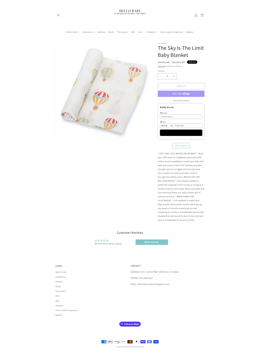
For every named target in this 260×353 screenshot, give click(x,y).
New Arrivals (61, 272)
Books (58, 286)
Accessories (61, 277)
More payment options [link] (181, 100)
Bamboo (59, 281)
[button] (58, 15)
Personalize (61, 291)
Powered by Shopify (137, 347)
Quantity (161, 71)
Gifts (58, 296)
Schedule (60, 305)
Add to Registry (181, 145)
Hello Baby (125, 347)
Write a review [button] (152, 242)
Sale (57, 301)
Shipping (161, 66)
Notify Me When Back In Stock (181, 132)
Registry (59, 315)
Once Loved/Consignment (67, 310)
